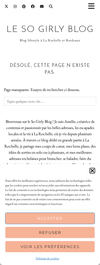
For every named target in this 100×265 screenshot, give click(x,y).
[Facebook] (33, 6)
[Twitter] (6, 6)
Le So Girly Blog (50, 29)
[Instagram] (15, 6)
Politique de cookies (47, 258)
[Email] (42, 6)
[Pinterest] (24, 6)
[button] (93, 6)
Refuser (50, 232)
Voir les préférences (50, 246)
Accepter (50, 218)
